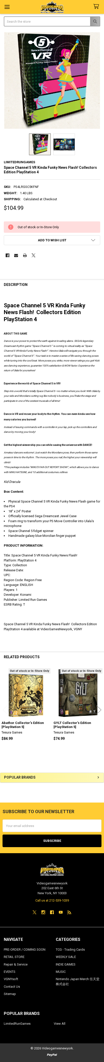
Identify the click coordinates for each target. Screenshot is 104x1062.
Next (99, 709)
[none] (52, 80)
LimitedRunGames (17, 1023)
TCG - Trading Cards (70, 949)
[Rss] (69, 912)
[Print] (25, 255)
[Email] (16, 255)
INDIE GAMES (65, 964)
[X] (33, 255)
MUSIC (61, 972)
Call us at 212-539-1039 (52, 900)
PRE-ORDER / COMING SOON (24, 949)
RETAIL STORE (14, 957)
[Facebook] (7, 255)
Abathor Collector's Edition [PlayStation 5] (23, 725)
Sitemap (10, 994)
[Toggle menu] (7, 7)
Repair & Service (16, 964)
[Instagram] (43, 912)
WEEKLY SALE (66, 957)
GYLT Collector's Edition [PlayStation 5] (72, 725)
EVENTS (9, 972)
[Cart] (97, 7)
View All (59, 1023)
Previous (5, 709)
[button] (52, 240)
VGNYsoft (11, 979)
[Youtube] (60, 912)
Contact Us (12, 986)
